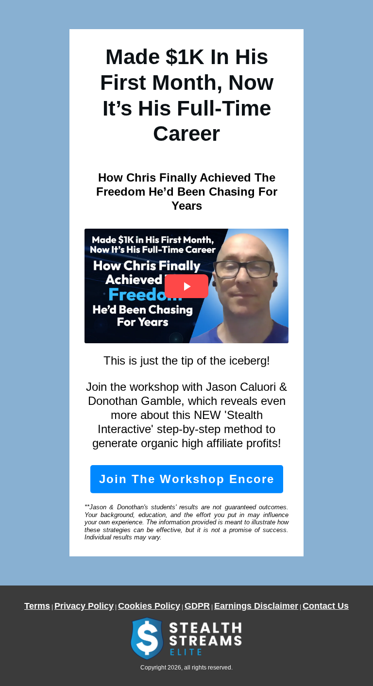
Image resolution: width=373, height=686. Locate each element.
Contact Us (326, 606)
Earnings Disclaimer (256, 606)
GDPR (197, 606)
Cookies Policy (149, 606)
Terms (37, 606)
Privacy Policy (84, 606)
